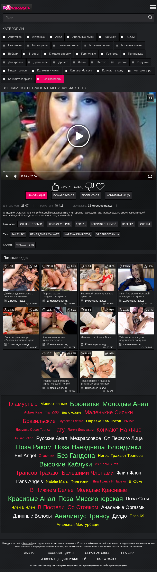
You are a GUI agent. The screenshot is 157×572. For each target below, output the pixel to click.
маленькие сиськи (108, 412)
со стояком (82, 507)
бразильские (39, 421)
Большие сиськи (100, 45)
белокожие (72, 412)
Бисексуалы (40, 45)
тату (59, 429)
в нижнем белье (52, 490)
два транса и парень (109, 481)
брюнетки (85, 404)
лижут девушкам (81, 429)
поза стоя (137, 498)
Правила (127, 553)
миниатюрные (53, 404)
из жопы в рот (106, 464)
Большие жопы (68, 45)
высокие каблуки (65, 464)
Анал (58, 36)
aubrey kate (33, 412)
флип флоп (129, 473)
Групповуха (135, 53)
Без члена (15, 45)
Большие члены (131, 45)
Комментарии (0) (118, 195)
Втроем (34, 53)
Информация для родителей (63, 559)
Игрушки (143, 62)
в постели (51, 507)
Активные (38, 36)
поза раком (34, 447)
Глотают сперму (60, 53)
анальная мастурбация (78, 524)
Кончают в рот (143, 70)
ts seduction (24, 438)
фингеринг (80, 481)
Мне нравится (55, 187)
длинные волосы (32, 516)
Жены (82, 62)
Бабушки (110, 36)
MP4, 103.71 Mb (25, 244)
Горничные (88, 53)
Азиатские (15, 36)
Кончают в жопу (112, 70)
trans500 (52, 412)
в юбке (135, 481)
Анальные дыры (83, 36)
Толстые (145, 224)
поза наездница (80, 447)
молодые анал (125, 404)
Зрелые (122, 62)
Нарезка (127, 224)
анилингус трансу (82, 516)
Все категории (52, 78)
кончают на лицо (118, 429)
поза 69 (137, 516)
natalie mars (57, 481)
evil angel (25, 455)
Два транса (15, 62)
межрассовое (85, 438)
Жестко (101, 62)
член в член (23, 507)
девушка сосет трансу (33, 429)
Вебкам (13, 53)
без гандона (76, 455)
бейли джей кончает (44, 234)
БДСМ (131, 36)
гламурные (23, 404)
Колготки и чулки (48, 70)
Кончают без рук (81, 70)
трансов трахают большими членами (65, 473)
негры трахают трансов (120, 455)
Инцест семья (17, 70)
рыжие (129, 421)
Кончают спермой (20, 78)
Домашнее (41, 62)
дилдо (119, 516)
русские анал (51, 438)
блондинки (124, 447)
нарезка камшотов (77, 234)
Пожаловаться (63, 195)
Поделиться (90, 195)
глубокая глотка (70, 421)
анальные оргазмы (123, 507)
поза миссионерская (90, 498)
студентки (46, 455)
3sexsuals (27, 543)
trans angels (29, 481)
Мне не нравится (89, 187)
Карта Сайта (106, 559)
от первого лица (107, 234)
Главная (29, 553)
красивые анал (31, 498)
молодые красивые (101, 490)
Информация (36, 195)
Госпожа (112, 53)
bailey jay (18, 234)
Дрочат (63, 62)
